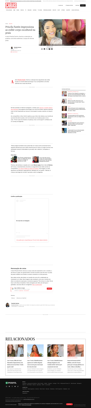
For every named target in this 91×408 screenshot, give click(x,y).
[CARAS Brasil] (11, 5)
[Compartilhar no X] (47, 49)
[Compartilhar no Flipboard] (49, 49)
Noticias (47, 388)
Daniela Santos (17, 47)
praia (13, 298)
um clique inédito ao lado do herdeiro (28, 168)
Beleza (10, 23)
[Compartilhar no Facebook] (44, 49)
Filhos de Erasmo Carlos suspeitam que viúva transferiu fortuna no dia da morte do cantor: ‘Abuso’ (76, 109)
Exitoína (37, 388)
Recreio (34, 384)
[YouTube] (15, 386)
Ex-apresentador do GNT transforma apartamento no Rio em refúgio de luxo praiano (76, 117)
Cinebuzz (50, 383)
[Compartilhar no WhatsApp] (42, 49)
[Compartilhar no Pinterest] (52, 49)
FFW (58, 383)
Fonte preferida (26, 290)
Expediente (24, 393)
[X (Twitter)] (12, 386)
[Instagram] (6, 386)
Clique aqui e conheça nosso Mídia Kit (13, 400)
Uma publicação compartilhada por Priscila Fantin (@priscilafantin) (31, 240)
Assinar (83, 5)
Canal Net (24, 388)
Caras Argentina (31, 388)
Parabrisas (52, 388)
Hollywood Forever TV (65, 383)
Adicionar (49, 288)
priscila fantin (21, 298)
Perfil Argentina (58, 388)
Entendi (69, 404)
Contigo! (55, 383)
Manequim (79, 383)
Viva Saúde (47, 384)
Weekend (65, 388)
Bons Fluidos (40, 383)
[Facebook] (9, 386)
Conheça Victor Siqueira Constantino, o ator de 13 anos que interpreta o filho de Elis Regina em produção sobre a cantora (77, 95)
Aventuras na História (32, 383)
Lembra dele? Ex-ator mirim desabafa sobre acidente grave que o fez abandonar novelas (76, 131)
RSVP (43, 384)
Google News (21, 290)
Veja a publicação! (37, 284)
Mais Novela (73, 383)
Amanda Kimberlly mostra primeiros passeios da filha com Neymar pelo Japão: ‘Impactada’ (76, 124)
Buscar (61, 5)
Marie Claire (42, 388)
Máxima (24, 384)
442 (69, 388)
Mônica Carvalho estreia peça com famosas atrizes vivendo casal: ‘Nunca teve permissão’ (76, 102)
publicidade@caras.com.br (29, 399)
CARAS (45, 383)
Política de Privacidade (10, 404)
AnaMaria (24, 383)
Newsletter (70, 5)
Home (6, 23)
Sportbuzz (39, 384)
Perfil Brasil (29, 384)
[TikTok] (18, 386)
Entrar (77, 5)
